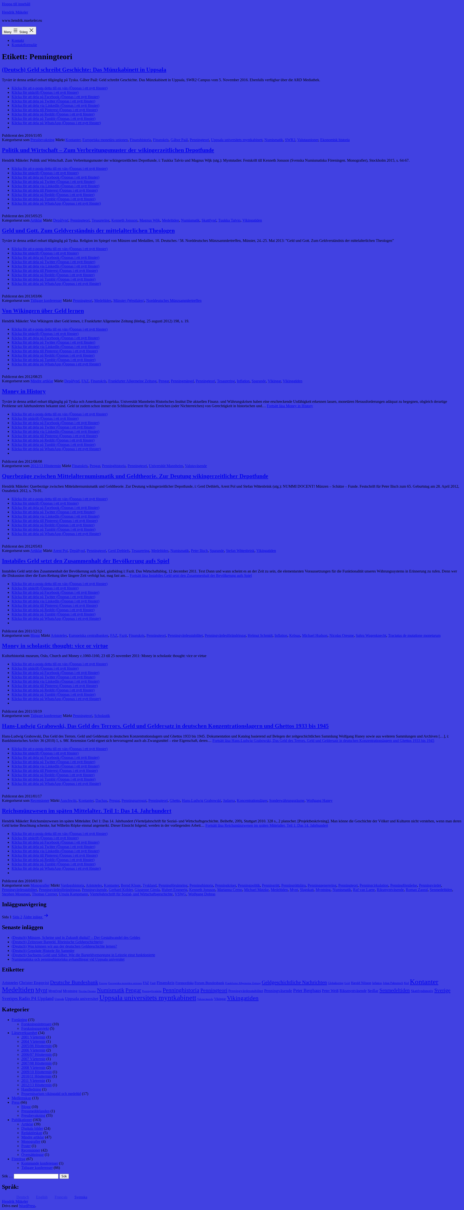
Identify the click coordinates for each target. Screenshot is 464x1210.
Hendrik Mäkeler (15, 12)
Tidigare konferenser (46, 300)
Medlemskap (21, 1098)
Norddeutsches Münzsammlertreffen (174, 300)
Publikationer (22, 1120)
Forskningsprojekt (35, 1028)
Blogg (35, 635)
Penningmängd (182, 381)
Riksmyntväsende (390, 890)
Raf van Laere (364, 890)
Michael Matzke (256, 890)
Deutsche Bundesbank (74, 982)
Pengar (164, 381)
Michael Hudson (314, 635)
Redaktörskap (31, 1133)
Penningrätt (270, 885)
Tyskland (150, 885)
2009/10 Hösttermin (36, 1072)
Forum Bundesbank (209, 983)
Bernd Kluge (131, 885)
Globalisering (335, 983)
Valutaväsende (196, 466)
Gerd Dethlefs (119, 551)
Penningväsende (94, 890)
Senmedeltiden (441, 890)
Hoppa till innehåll (16, 4)
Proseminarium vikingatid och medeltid (51, 1094)
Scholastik (102, 716)
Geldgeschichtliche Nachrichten (294, 982)
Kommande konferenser (39, 1163)
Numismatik (273, 140)
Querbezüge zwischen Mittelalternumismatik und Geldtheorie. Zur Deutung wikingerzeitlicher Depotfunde (135, 476)
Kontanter (72, 140)
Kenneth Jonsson (124, 220)
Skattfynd (209, 220)
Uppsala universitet (81, 998)
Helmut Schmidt (260, 635)
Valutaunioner (307, 140)
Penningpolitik (249, 885)
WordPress (27, 1206)
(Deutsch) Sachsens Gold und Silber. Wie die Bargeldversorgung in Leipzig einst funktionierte (83, 955)
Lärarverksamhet (24, 1033)
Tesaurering (100, 220)
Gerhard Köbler (121, 890)
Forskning (19, 1020)
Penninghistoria (114, 466)
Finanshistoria (140, 140)
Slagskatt (307, 890)
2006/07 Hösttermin (36, 1054)
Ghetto (175, 800)
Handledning (31, 1089)
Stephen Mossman (16, 894)
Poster (26, 1146)
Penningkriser (225, 885)
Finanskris (161, 140)
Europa (103, 983)
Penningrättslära (293, 885)
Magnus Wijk (149, 220)
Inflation (243, 381)
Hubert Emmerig (174, 890)
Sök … (7, 1176)
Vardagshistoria (72, 885)
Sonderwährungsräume (286, 800)
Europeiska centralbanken (88, 635)
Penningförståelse (403, 885)
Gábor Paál (179, 140)
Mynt (294, 890)
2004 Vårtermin (33, 1041)
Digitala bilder (32, 1128)
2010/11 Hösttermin (36, 1076)
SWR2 (290, 140)
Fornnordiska (184, 983)
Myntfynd (55, 991)
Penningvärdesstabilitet (185, 635)
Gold (347, 983)
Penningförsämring (173, 885)
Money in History (24, 391)
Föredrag (18, 1159)
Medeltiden (170, 220)
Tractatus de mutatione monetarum (414, 635)
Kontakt (18, 40)
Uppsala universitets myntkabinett (236, 140)
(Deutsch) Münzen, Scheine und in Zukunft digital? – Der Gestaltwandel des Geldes (76, 937)
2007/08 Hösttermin (36, 1063)
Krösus (294, 635)
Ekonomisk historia (335, 140)
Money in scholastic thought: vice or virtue (55, 646)
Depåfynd (60, 220)
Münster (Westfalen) (128, 300)
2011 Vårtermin (33, 1081)
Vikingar (274, 381)
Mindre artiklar (41, 381)
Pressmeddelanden (35, 1111)
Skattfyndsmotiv (422, 991)
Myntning (323, 890)
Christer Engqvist (34, 982)
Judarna (229, 800)
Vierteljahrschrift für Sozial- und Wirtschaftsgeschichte (131, 894)
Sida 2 (17, 917)
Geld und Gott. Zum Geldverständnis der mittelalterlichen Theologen (88, 230)
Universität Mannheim (166, 466)
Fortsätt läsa (290, 406)
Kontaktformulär (24, 45)
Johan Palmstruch (393, 983)
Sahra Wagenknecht (371, 635)
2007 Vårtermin (33, 1059)
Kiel (406, 983)
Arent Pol (60, 551)
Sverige (442, 990)
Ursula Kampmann (73, 894)
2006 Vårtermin (33, 1050)
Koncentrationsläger (252, 800)
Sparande (259, 381)
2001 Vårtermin (33, 1037)
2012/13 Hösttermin (45, 466)
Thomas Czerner (44, 894)
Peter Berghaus (307, 990)
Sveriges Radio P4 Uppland (28, 998)
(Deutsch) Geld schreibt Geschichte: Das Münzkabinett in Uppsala (84, 69)
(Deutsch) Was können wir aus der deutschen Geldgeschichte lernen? (64, 946)
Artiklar (36, 220)
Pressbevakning (42, 140)
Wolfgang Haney (319, 800)
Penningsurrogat (134, 800)
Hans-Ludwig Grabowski (201, 800)
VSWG (180, 894)
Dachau (101, 800)
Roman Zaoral (417, 890)
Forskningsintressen (36, 1024)
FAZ (85, 381)
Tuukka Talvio (229, 220)
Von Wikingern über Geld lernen (43, 311)
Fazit (123, 635)
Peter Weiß (330, 991)
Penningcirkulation (374, 885)
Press (16, 1102)
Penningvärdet (430, 885)
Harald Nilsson (361, 983)
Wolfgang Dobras (201, 894)
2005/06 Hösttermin (36, 1046)
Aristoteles (59, 635)
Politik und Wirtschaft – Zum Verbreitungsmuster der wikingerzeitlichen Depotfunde (108, 150)
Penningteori (199, 140)
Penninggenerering (322, 885)
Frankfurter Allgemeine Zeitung (132, 381)
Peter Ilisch (199, 551)
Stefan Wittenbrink (240, 551)
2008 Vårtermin (33, 1067)
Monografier (40, 885)
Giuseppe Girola (147, 890)
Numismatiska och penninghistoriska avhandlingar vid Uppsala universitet (68, 959)
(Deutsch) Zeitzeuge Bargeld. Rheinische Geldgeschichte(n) (57, 942)
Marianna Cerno (229, 890)
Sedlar (373, 990)
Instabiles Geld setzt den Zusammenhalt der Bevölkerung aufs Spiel (85, 561)
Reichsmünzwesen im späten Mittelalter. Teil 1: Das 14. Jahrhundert (86, 811)
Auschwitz (68, 800)
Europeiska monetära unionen (105, 140)
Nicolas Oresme (341, 635)
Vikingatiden (252, 220)
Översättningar (32, 1154)
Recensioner (39, 800)
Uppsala (59, 999)
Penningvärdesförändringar (225, 635)
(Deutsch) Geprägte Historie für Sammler (43, 951)
